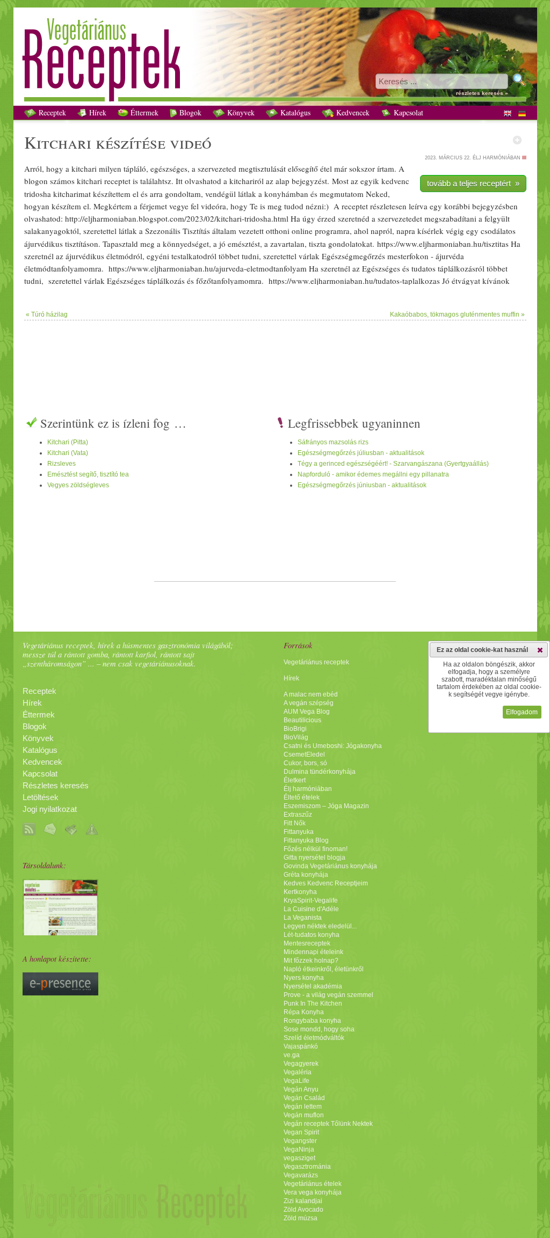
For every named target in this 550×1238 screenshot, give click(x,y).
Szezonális (162, 230)
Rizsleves (61, 463)
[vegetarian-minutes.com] (60, 932)
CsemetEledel (304, 754)
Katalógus (294, 112)
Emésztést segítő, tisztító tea (88, 474)
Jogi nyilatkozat (50, 809)
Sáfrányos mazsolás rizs (333, 442)
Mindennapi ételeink (313, 952)
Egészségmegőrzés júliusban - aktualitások (361, 453)
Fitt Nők (295, 823)
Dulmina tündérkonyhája (320, 771)
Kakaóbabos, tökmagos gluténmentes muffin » (457, 314)
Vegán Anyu (301, 1089)
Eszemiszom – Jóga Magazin (326, 806)
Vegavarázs (301, 1175)
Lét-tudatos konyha (311, 935)
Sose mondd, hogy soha (319, 1029)
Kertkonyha (300, 892)
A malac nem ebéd (311, 694)
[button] (540, 649)
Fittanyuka (299, 832)
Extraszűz (298, 814)
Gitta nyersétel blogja (314, 857)
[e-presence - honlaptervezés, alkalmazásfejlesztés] (60, 992)
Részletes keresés (56, 785)
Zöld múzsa (300, 1218)
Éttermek (143, 112)
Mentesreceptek (307, 943)
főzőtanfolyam (220, 280)
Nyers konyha (304, 977)
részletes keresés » (482, 93)
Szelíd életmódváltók (314, 1038)
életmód (119, 256)
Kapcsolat (407, 112)
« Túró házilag (47, 314)
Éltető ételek (302, 797)
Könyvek (240, 112)
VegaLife (296, 1081)
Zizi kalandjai (303, 1201)
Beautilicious (302, 720)
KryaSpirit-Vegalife (311, 900)
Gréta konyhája (306, 874)
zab (448, 218)
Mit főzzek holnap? (311, 960)
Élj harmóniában (308, 789)
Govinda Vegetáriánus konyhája (330, 866)
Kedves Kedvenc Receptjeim (326, 883)
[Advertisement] (275, 355)
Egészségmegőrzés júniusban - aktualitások (362, 485)
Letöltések (41, 797)
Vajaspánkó (301, 1046)
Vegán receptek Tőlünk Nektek (328, 1123)
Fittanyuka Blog (306, 840)
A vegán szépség (309, 703)
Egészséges (381, 268)
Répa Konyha (304, 1012)
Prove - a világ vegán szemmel (328, 995)
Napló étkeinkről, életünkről (324, 969)
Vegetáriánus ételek (313, 1184)
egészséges (168, 168)
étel (326, 168)
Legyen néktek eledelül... (320, 926)
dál (497, 230)
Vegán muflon (304, 1115)
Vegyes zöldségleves (78, 485)
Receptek (51, 112)
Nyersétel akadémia (313, 986)
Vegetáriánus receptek (316, 662)
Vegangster (300, 1141)
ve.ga (292, 1055)
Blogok (189, 112)
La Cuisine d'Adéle (311, 909)
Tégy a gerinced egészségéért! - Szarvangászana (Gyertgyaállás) (393, 463)
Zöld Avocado (303, 1209)
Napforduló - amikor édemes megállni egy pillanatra (373, 474)
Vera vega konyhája (313, 1192)
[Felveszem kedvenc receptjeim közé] (517, 140)
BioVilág (296, 737)
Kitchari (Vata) (67, 453)
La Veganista (303, 917)
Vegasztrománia (307, 1166)
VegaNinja (299, 1149)
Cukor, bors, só (305, 763)
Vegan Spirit (301, 1132)
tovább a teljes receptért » (473, 183)
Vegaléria (298, 1072)
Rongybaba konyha (312, 1020)
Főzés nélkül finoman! (316, 849)
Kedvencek (352, 112)
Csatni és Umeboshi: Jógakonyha (333, 746)
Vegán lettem (303, 1106)
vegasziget (299, 1158)
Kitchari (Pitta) (67, 442)
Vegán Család (304, 1098)
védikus (50, 243)
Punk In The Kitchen (313, 1003)
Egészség (337, 256)
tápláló (135, 168)
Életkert (295, 780)
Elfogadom (522, 712)
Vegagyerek (301, 1063)
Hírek (96, 112)
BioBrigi (295, 728)
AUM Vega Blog (307, 711)
